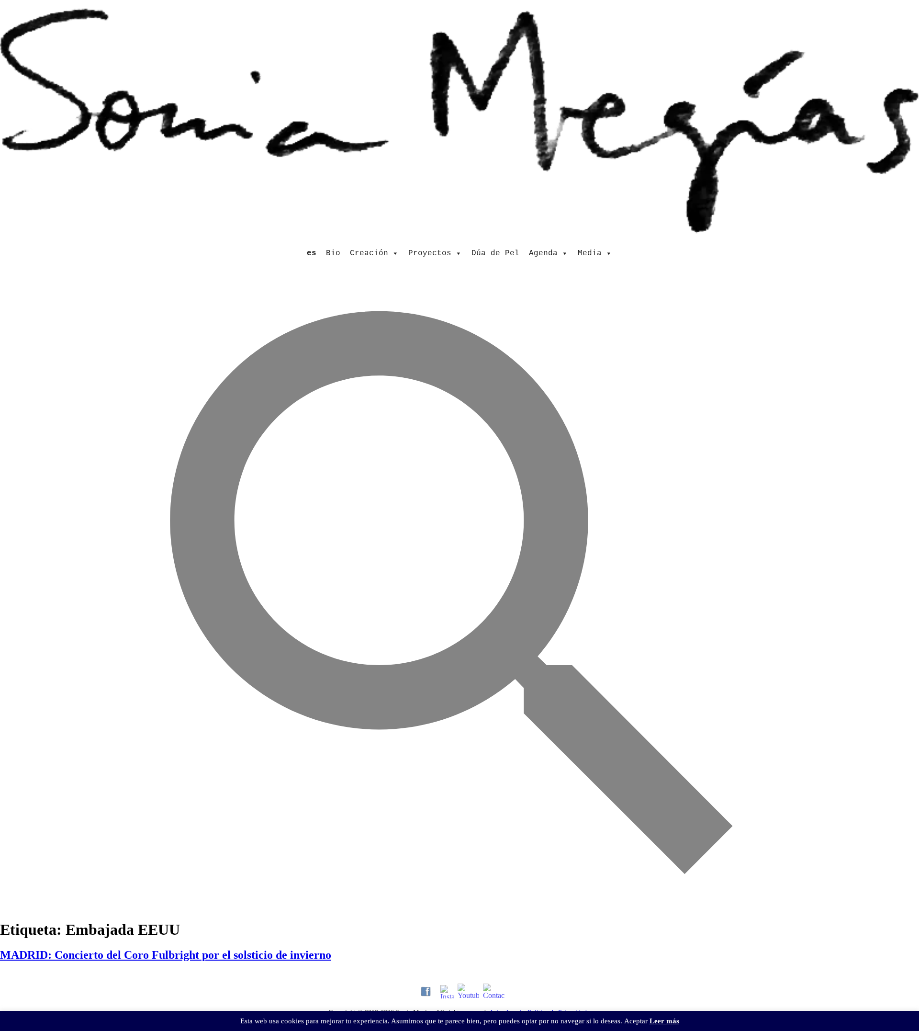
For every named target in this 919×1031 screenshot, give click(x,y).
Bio (333, 253)
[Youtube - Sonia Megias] (468, 992)
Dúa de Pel (495, 253)
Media (590, 253)
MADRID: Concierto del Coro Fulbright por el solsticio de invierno (165, 955)
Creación (369, 253)
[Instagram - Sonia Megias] (447, 991)
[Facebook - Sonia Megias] (426, 991)
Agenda (543, 253)
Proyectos (429, 253)
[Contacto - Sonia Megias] (493, 992)
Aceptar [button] (636, 1021)
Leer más (664, 1021)
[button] (459, 904)
